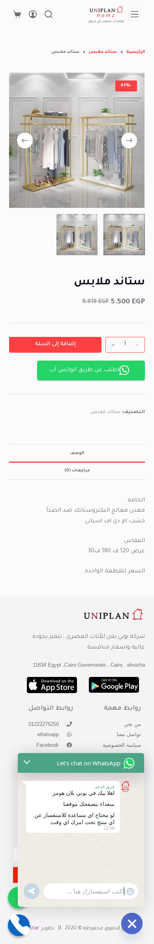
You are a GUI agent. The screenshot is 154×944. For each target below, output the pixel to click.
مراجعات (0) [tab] (77, 470)
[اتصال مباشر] (19, 925)
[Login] (33, 14)
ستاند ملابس (105, 412)
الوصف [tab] (77, 453)
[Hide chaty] (132, 923)
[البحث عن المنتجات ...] (49, 14)
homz (106, 16)
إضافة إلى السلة (55, 344)
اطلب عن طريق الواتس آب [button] (84, 370)
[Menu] (134, 14)
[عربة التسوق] (17, 14)
